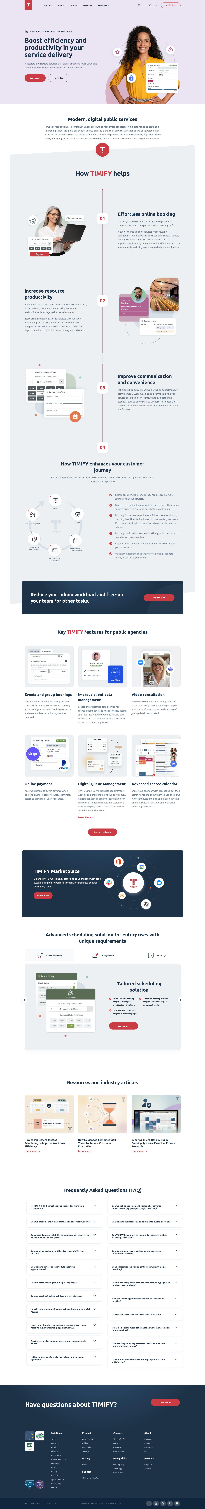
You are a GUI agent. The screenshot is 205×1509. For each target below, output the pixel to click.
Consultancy (56, 1483)
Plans (84, 1464)
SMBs (53, 1439)
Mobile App (118, 1473)
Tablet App (117, 1468)
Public (53, 1467)
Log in (115, 1443)
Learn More (84, 817)
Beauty (54, 1471)
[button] (24, 1000)
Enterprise (87, 5)
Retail (53, 1447)
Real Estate (56, 1455)
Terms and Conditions (99, 1503)
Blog (146, 1451)
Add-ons (85, 1443)
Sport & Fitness (57, 1479)
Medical (54, 1475)
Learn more (43, 895)
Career (147, 1443)
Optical (54, 1487)
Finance (54, 1451)
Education (55, 1463)
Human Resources (58, 1459)
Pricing (74, 5)
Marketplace (87, 1447)
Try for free (171, 5)
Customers (149, 1447)
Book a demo (118, 1451)
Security (85, 1451)
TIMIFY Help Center (90, 1478)
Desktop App (118, 1464)
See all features (102, 832)
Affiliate (147, 1468)
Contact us (35, 78)
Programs (148, 1464)
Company (148, 1439)
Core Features (88, 1439)
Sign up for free (120, 1439)
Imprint (84, 1503)
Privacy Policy (115, 1503)
